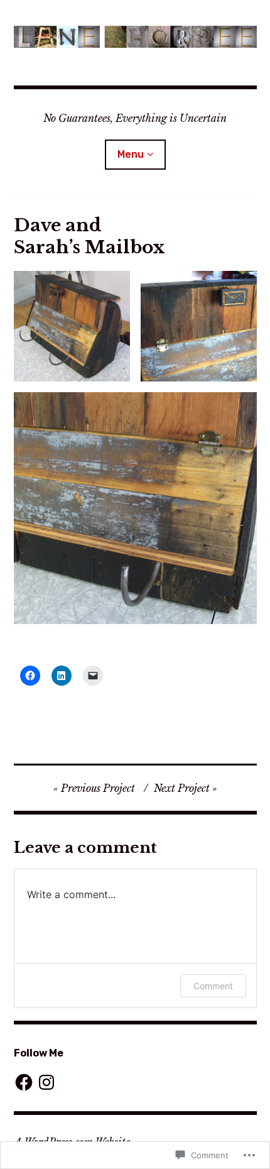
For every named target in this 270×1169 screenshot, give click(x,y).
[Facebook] (24, 1082)
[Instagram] (46, 1082)
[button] (72, 326)
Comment (213, 985)
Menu (130, 154)
